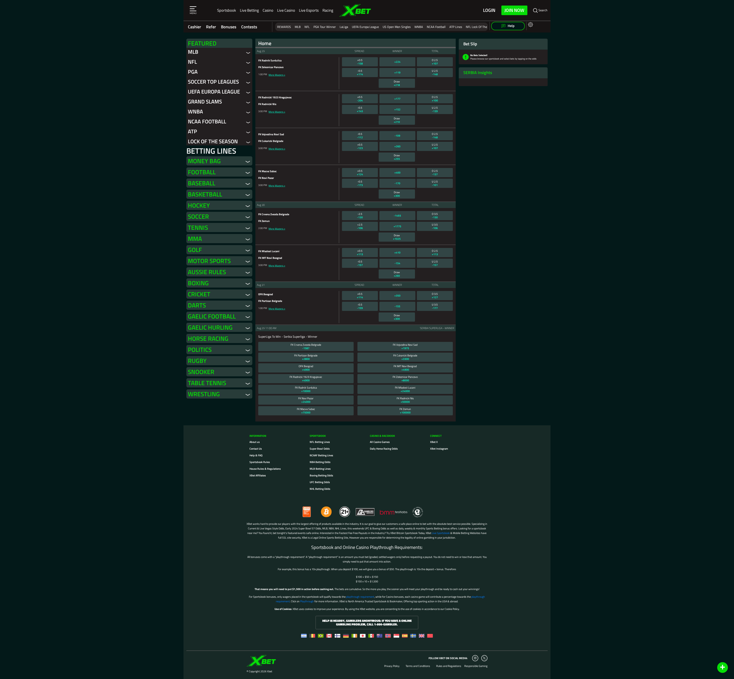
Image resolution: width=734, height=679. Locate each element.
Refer (211, 27)
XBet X (434, 442)
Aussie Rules (207, 272)
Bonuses (228, 27)
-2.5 (360, 215)
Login (489, 10)
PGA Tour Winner (324, 26)
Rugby (197, 360)
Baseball (201, 183)
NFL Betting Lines (320, 442)
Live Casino (286, 10)
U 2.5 (435, 72)
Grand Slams (205, 101)
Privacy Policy (391, 666)
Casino (268, 10)
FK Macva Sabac (306, 410)
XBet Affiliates (257, 475)
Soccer (198, 216)
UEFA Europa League (365, 26)
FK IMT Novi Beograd (405, 368)
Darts (197, 305)
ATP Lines (455, 26)
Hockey (199, 205)
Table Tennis (207, 383)
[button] (193, 10)
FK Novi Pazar (305, 400)
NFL (307, 26)
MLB (298, 26)
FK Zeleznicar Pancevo (405, 378)
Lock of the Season (213, 141)
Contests (249, 27)
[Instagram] (475, 658)
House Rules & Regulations (265, 469)
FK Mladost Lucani (405, 389)
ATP (192, 131)
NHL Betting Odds (320, 489)
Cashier (194, 27)
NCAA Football (436, 26)
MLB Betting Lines (320, 469)
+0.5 (360, 61)
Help (511, 25)
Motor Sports (209, 261)
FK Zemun (405, 410)
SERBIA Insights (477, 72)
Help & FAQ (255, 455)
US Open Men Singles (397, 26)
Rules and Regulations (448, 666)
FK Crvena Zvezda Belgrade (306, 346)
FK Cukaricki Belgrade (405, 357)
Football (202, 172)
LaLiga (344, 26)
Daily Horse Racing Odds (384, 449)
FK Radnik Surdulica (306, 389)
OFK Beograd (306, 368)
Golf (195, 249)
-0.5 (360, 72)
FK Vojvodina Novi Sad (405, 346)
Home (264, 43)
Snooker (201, 372)
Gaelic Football (212, 316)
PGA (193, 72)
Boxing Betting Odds (321, 475)
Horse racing (208, 338)
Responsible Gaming (475, 666)
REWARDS (284, 26)
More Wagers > (277, 75)
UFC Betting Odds (320, 482)
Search (542, 10)
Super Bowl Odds (320, 449)
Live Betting (249, 10)
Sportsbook (226, 10)
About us (254, 442)
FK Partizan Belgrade (305, 357)
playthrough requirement (360, 597)
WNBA (418, 26)
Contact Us (255, 449)
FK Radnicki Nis (405, 400)
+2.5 (360, 226)
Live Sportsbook (441, 533)
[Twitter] (484, 658)
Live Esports (309, 10)
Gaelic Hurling (210, 327)
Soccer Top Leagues (213, 81)
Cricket (199, 294)
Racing (327, 10)
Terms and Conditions (418, 666)
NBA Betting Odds (320, 462)
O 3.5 (435, 215)
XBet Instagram (439, 449)
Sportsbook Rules (259, 462)
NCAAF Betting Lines (321, 455)
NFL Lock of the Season (481, 26)
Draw (397, 83)
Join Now (514, 10)
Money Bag (204, 161)
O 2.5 (435, 61)
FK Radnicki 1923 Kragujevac (306, 378)
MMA (195, 238)
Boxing (198, 283)
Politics (200, 349)
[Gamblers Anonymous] (365, 510)
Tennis (198, 227)
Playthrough (307, 601)
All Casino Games (380, 442)
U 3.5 (435, 226)
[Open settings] (530, 24)
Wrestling (204, 394)
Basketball (205, 194)
